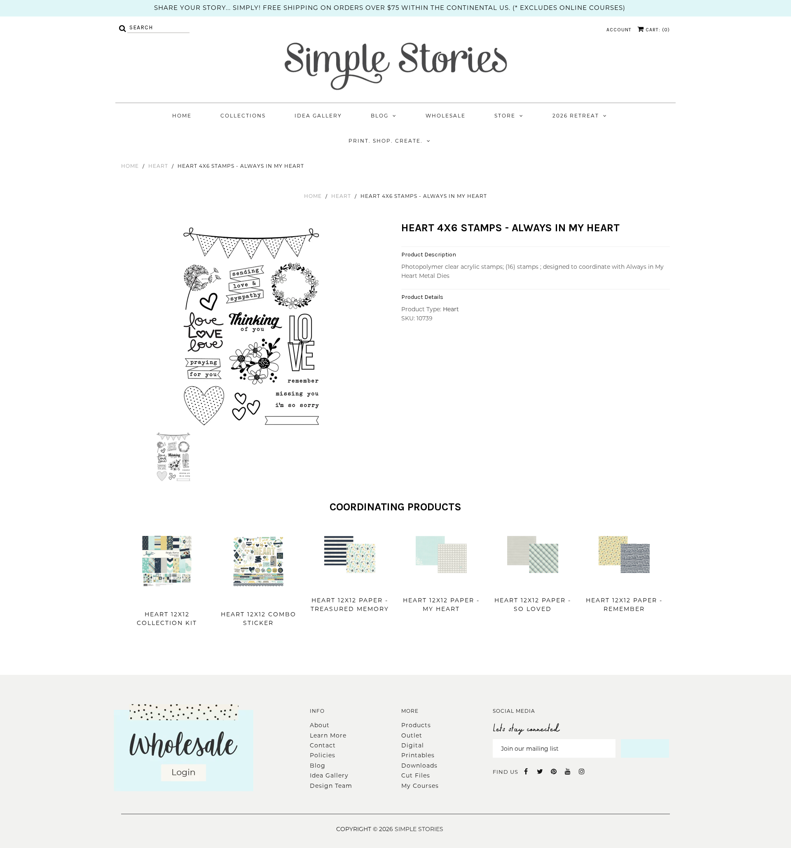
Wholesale (446, 116)
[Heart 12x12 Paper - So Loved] (533, 585)
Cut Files (415, 775)
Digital (412, 745)
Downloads (419, 765)
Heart (158, 166)
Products (416, 725)
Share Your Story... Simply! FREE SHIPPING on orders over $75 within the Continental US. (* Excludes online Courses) (389, 8)
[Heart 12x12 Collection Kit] (167, 599)
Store (504, 116)
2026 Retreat (575, 116)
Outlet (411, 735)
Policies (322, 755)
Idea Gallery (318, 116)
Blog (379, 116)
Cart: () (657, 30)
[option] (252, 326)
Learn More (328, 735)
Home (182, 116)
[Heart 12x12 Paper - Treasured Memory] (350, 585)
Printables (418, 755)
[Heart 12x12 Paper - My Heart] (441, 585)
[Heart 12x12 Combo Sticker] (258, 599)
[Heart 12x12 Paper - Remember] (624, 585)
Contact (323, 745)
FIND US (505, 771)
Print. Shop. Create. (386, 141)
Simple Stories (419, 829)
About (320, 725)
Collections (243, 116)
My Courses (420, 785)
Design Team (331, 785)
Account (619, 30)
